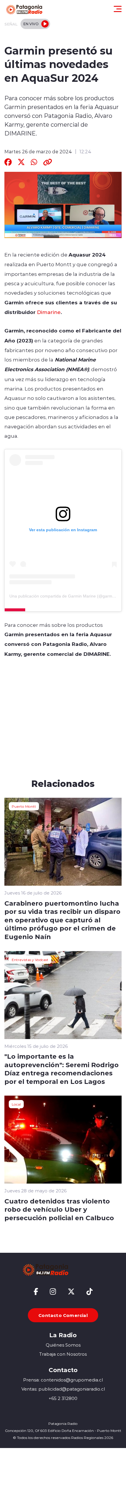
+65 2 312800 (63, 1398)
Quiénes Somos (63, 1345)
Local (16, 1104)
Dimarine (48, 312)
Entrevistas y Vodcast (30, 959)
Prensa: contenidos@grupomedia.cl (63, 1380)
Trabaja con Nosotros (63, 1354)
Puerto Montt (24, 806)
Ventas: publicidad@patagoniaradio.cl (63, 1389)
